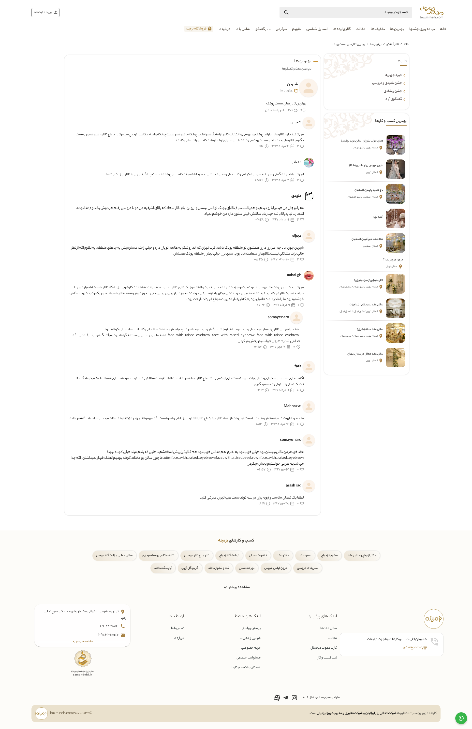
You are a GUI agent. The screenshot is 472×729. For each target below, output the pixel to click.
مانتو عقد (283, 555)
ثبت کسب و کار (327, 658)
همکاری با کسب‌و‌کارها (246, 668)
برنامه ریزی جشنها (422, 29)
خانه (443, 29)
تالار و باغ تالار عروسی (196, 555)
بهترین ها (397, 29)
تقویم (296, 29)
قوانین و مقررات (250, 638)
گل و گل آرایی (189, 568)
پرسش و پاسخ (251, 628)
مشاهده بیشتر (239, 587)
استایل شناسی (316, 29)
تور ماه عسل (246, 568)
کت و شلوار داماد (218, 568)
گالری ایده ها (342, 29)
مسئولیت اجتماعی (248, 658)
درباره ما (224, 29)
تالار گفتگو (263, 29)
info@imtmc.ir (108, 635)
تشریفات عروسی (307, 568)
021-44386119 (109, 626)
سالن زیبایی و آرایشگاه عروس (114, 555)
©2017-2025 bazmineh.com (71, 713)
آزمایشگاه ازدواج (229, 555)
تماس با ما (243, 29)
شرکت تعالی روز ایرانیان (381, 713)
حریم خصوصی (251, 648)
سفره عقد (305, 555)
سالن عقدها (328, 628)
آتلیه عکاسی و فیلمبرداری (158, 555)
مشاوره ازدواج (329, 555)
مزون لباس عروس (275, 568)
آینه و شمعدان (258, 555)
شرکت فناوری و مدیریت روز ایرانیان (340, 713)
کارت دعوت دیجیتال (323, 648)
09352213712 (415, 648)
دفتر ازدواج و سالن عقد (362, 555)
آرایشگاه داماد (163, 568)
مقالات (361, 29)
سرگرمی (281, 29)
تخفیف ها (378, 29)
